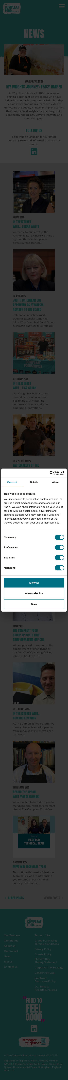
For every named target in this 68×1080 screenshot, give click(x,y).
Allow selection (34, 593)
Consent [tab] (12, 482)
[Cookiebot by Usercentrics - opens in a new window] (49, 473)
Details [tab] (34, 482)
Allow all (34, 582)
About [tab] (55, 482)
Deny (34, 604)
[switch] (59, 547)
